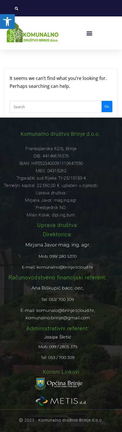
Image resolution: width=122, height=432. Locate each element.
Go (106, 106)
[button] (16, 8)
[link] (7, 21)
